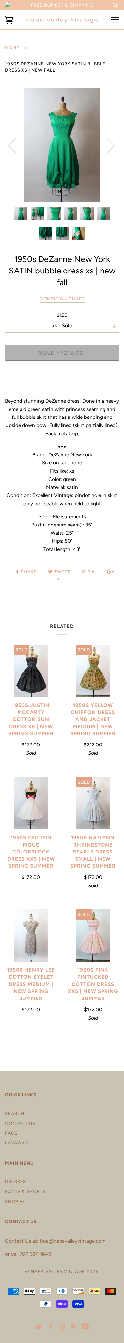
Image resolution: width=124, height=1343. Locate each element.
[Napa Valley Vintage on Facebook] (50, 1327)
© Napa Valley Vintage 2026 (62, 1271)
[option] (62, 145)
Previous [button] (16, 145)
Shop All (16, 1201)
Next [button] (107, 145)
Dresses (15, 1181)
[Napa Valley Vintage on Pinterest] (73, 1327)
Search (14, 1113)
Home (12, 47)
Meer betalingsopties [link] (62, 388)
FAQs (11, 1133)
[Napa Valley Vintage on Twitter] (38, 1327)
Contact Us (20, 1123)
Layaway (16, 1142)
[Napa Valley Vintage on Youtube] (85, 1327)
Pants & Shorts (25, 1191)
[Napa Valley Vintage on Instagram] (62, 1327)
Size (62, 315)
